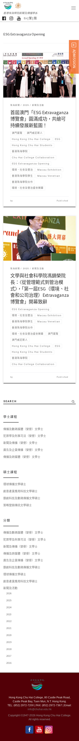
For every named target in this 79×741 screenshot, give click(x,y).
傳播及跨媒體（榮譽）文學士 (21, 456)
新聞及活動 (10, 588)
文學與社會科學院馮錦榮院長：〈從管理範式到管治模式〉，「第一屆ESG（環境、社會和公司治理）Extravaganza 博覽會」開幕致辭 (39, 289)
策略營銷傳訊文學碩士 (17, 505)
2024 (8, 607)
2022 (8, 621)
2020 (8, 635)
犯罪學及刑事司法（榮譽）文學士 (24, 435)
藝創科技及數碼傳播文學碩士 (21, 498)
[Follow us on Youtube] (19, 18)
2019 (8, 642)
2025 (8, 600)
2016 (8, 662)
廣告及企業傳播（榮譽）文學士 (23, 449)
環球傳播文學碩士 (14, 484)
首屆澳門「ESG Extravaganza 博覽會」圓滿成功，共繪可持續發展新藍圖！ (39, 119)
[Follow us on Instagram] (11, 18)
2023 (8, 614)
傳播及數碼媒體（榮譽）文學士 (23, 429)
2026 (8, 593)
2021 (8, 628)
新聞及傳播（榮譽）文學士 (20, 442)
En (25, 18)
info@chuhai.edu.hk (40, 709)
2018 (8, 649)
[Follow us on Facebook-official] (4, 18)
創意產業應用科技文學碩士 (20, 491)
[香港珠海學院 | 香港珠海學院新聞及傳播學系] (18, 5)
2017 (8, 655)
